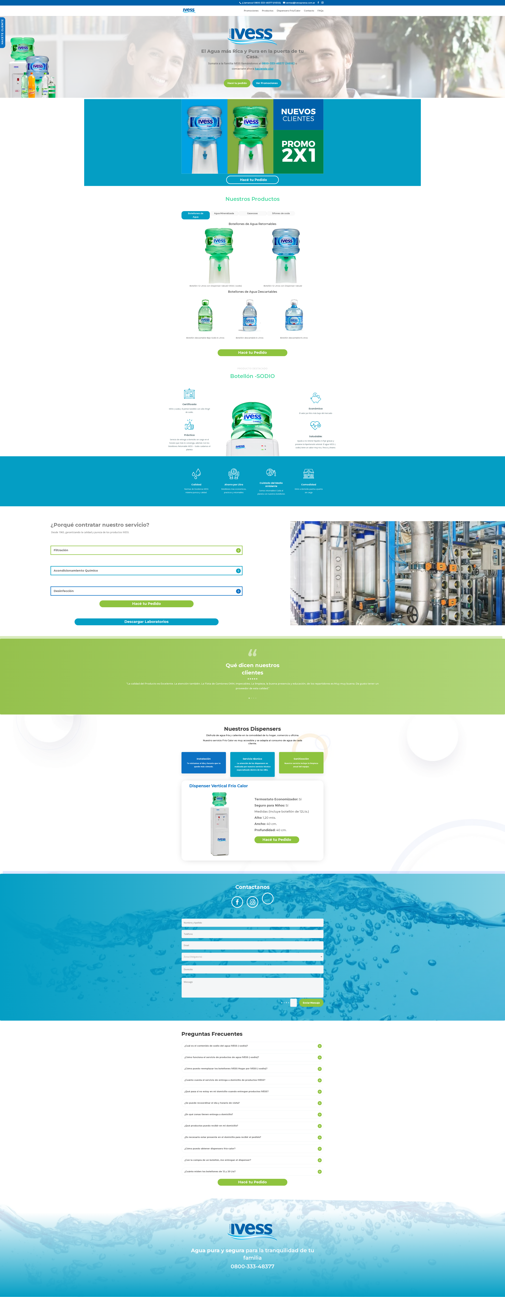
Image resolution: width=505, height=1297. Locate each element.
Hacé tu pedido (237, 83)
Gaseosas (252, 213)
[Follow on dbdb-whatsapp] (268, 898)
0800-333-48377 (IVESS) (267, 3)
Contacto (309, 11)
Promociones (251, 11)
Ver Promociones (267, 83)
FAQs (321, 11)
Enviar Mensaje (311, 1002)
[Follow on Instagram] (252, 902)
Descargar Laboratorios (146, 621)
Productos (267, 11)
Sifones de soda (281, 213)
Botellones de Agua (195, 215)
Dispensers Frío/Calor (289, 11)
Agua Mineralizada (224, 213)
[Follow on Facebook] (237, 902)
